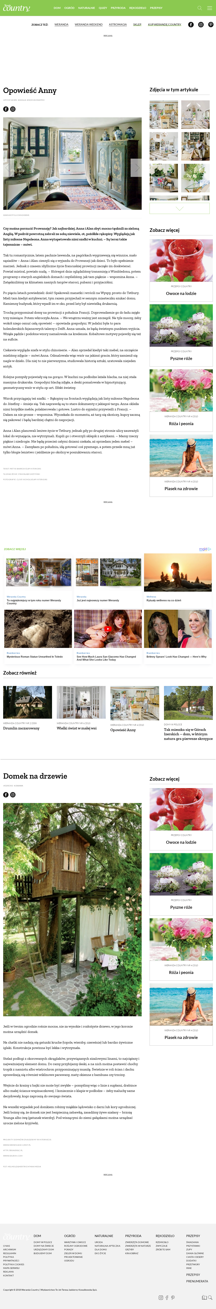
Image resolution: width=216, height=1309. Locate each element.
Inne (189, 1268)
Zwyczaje (161, 1245)
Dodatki (191, 1260)
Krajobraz (131, 1253)
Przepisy (156, 8)
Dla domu (101, 1249)
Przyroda (118, 8)
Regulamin (9, 1253)
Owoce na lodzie (181, 293)
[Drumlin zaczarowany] (27, 702)
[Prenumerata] (204, 1297)
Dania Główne (195, 1253)
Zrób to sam (163, 1249)
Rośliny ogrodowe (75, 1245)
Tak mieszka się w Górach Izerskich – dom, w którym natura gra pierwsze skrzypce (188, 734)
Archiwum (9, 1249)
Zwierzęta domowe (137, 1242)
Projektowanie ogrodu (73, 1259)
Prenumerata (197, 1281)
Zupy (189, 1249)
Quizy (103, 8)
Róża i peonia (181, 423)
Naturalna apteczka (107, 1245)
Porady (68, 1249)
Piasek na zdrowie (181, 488)
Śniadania (192, 1242)
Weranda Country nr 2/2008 (20, 723)
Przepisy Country (181, 286)
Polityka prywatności (11, 1259)
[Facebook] (191, 24)
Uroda (99, 1242)
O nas (6, 1245)
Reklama (8, 1271)
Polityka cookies (13, 1264)
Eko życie (100, 1253)
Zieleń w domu (73, 1253)
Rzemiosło (162, 1242)
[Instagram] (201, 24)
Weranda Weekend (89, 24)
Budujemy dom (43, 1253)
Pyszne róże (181, 358)
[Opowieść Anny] (134, 703)
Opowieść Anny (123, 730)
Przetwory (193, 1264)
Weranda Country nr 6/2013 (73, 723)
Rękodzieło (137, 8)
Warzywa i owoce (75, 1242)
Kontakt (8, 1275)
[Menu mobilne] (210, 8)
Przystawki (193, 1245)
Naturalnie (86, 8)
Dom (57, 8)
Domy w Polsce (173, 724)
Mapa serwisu (11, 1268)
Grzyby (129, 1249)
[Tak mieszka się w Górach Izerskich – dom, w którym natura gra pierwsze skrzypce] (188, 703)
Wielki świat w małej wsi (77, 728)
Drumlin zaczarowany (21, 728)
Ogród (69, 8)
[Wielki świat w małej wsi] (81, 702)
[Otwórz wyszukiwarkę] (200, 8)
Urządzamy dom (44, 1249)
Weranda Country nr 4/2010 (181, 416)
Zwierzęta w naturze (138, 1245)
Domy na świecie (44, 1245)
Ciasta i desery (195, 1257)
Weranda (61, 24)
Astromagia (118, 24)
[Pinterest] (211, 24)
